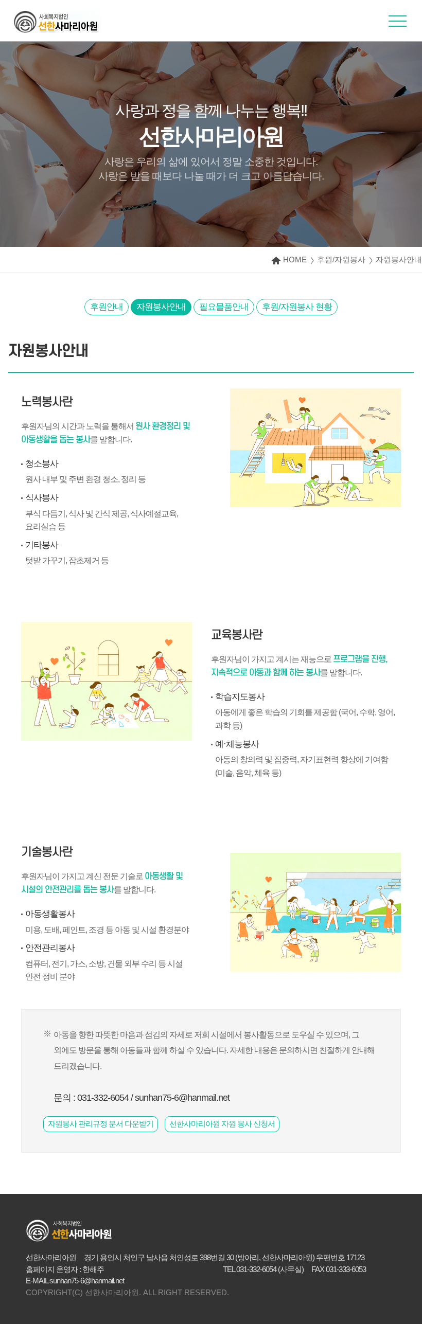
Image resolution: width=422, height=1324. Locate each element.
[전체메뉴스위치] (398, 24)
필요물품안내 (224, 307)
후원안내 (106, 307)
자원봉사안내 (161, 307)
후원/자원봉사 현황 (297, 307)
